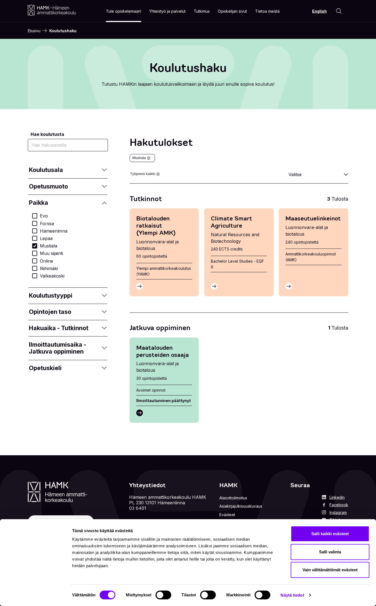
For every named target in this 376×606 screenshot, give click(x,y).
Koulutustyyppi (50, 296)
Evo (44, 216)
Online (46, 261)
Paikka (46, 203)
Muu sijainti (51, 253)
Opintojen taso (50, 312)
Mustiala (48, 246)
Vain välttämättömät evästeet (330, 569)
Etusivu (34, 30)
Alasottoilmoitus (233, 497)
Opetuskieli (46, 368)
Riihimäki (49, 268)
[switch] (163, 595)
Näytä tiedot (292, 595)
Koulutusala (46, 170)
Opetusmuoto (48, 186)
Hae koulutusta (47, 134)
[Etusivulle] (52, 10)
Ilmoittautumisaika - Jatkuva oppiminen (57, 348)
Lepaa (46, 238)
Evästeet (227, 514)
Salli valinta (330, 552)
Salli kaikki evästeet (330, 533)
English (319, 11)
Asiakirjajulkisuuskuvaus (240, 506)
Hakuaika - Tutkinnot (58, 328)
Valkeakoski (52, 276)
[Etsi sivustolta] (338, 11)
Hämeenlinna (53, 231)
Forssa (47, 223)
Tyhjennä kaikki (142, 174)
